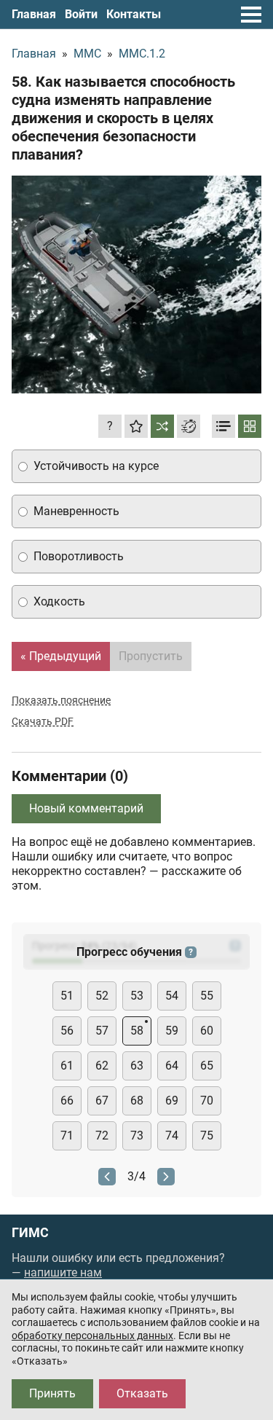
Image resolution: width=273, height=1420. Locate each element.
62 (101, 1065)
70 (206, 1100)
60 (206, 1030)
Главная (34, 14)
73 (136, 1135)
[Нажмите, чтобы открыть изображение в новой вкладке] (136, 284)
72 (101, 1135)
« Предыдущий (60, 656)
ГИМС (30, 1232)
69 (171, 1100)
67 (101, 1100)
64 (171, 1065)
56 (67, 1030)
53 (136, 996)
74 (171, 1135)
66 (67, 1100)
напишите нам (63, 1272)
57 (101, 1030)
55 (206, 996)
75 (206, 1135)
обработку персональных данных (92, 1335)
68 (136, 1100)
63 (136, 1065)
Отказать (142, 1393)
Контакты (133, 14)
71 (67, 1135)
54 (171, 996)
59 (171, 1030)
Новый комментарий (86, 808)
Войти (81, 14)
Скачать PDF (43, 721)
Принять (52, 1393)
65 (206, 1065)
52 (101, 996)
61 (67, 1065)
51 (67, 996)
